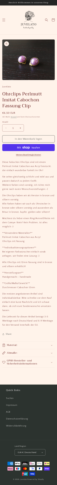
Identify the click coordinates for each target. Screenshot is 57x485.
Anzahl (5, 122)
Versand (14, 117)
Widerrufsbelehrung (16, 426)
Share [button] (9, 334)
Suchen (10, 398)
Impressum (11, 405)
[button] (3, 20)
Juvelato (23, 479)
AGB (8, 412)
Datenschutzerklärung (17, 419)
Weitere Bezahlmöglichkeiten (28, 155)
